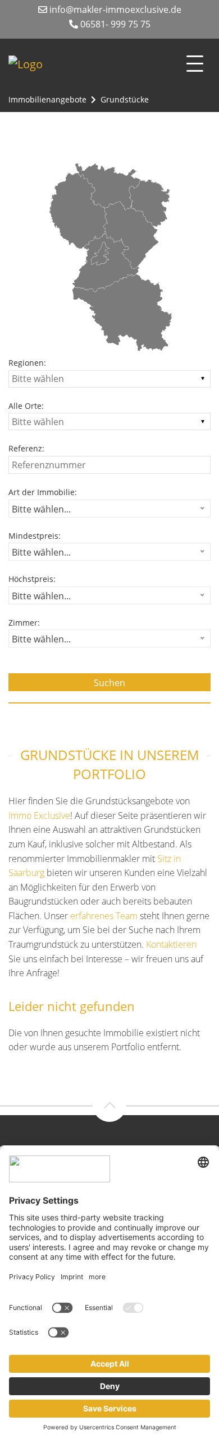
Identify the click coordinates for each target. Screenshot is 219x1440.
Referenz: (26, 448)
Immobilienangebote (47, 99)
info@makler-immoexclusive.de (114, 9)
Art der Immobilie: (42, 492)
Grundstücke (125, 99)
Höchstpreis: (32, 579)
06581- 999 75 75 (114, 24)
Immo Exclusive (39, 815)
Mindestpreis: (34, 535)
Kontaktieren (171, 944)
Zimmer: (24, 622)
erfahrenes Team (104, 916)
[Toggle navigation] (195, 64)
